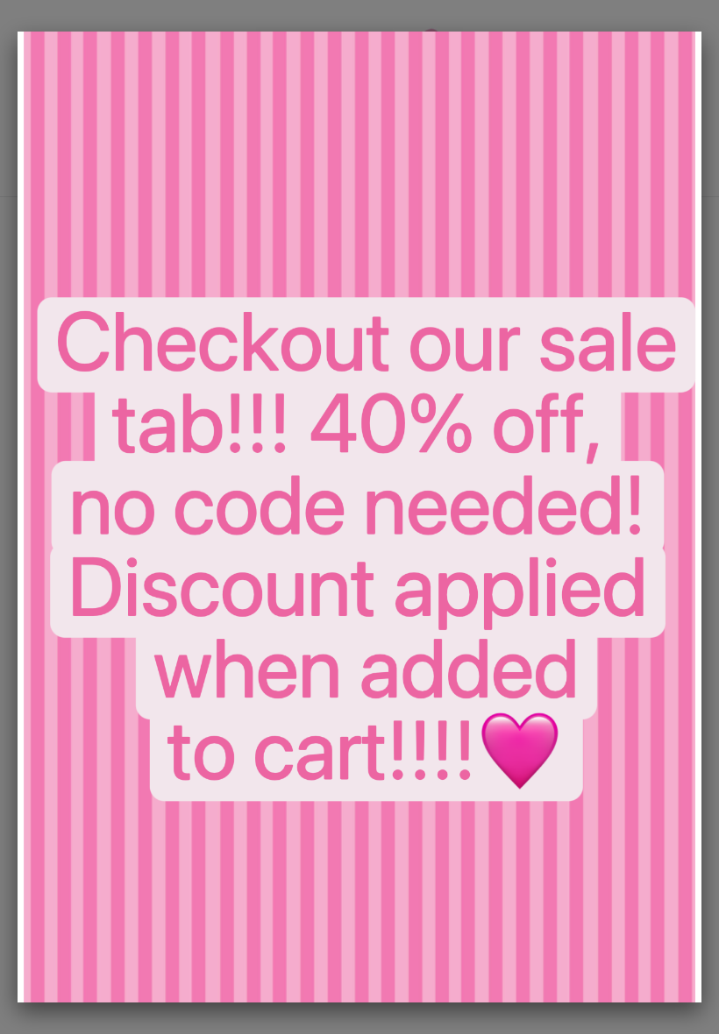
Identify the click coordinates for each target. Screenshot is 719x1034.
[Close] (701, 31)
